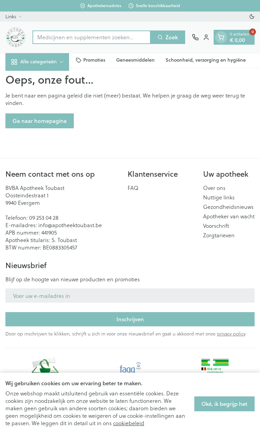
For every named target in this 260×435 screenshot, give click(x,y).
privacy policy (231, 333)
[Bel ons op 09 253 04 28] (195, 37)
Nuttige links (219, 197)
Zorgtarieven (219, 235)
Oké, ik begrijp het (224, 404)
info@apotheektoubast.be (70, 225)
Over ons (214, 188)
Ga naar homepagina (40, 121)
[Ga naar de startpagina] (15, 37)
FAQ (133, 188)
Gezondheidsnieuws (228, 207)
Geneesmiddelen (135, 60)
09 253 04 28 (44, 217)
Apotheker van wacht (229, 216)
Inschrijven (130, 319)
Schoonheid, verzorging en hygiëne (206, 60)
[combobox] (91, 37)
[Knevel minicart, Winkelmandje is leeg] (221, 37)
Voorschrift (216, 226)
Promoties (94, 60)
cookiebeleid (128, 423)
